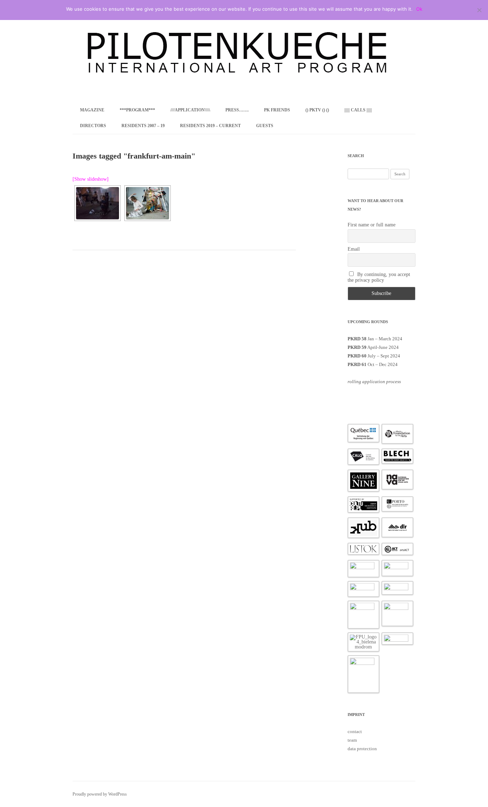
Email (354, 249)
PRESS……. (237, 109)
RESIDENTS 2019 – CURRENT (210, 125)
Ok (419, 9)
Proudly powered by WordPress (100, 794)
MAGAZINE (92, 109)
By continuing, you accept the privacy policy (379, 277)
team (352, 740)
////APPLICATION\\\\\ (190, 109)
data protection (362, 748)
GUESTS (264, 125)
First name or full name (371, 224)
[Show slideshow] (91, 179)
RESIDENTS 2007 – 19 (143, 125)
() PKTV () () (317, 109)
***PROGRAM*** (137, 109)
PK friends (277, 109)
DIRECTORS (93, 125)
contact (355, 731)
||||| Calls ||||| (358, 109)
